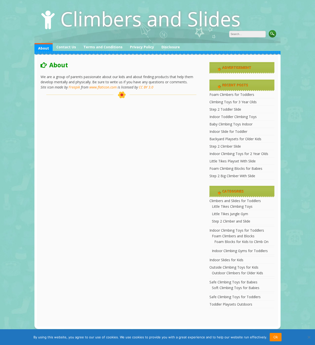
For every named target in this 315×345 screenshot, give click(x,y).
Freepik (74, 87)
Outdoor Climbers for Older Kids (237, 273)
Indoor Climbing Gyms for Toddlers (240, 250)
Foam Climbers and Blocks (233, 236)
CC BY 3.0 (146, 87)
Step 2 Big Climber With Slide (232, 175)
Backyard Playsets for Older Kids (235, 139)
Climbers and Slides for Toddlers (235, 200)
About (43, 48)
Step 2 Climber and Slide (231, 221)
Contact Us (66, 47)
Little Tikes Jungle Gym (230, 213)
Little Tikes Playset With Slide (232, 161)
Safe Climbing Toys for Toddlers (235, 296)
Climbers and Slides (150, 18)
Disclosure (170, 47)
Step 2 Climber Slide (225, 146)
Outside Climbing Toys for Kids (233, 267)
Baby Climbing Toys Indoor (230, 124)
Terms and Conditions (103, 47)
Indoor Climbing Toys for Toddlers (236, 230)
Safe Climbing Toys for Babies (233, 282)
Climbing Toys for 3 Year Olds (233, 102)
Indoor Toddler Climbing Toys (233, 116)
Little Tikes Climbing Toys (232, 206)
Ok (275, 337)
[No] (308, 337)
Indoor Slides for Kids (226, 260)
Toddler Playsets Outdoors (230, 304)
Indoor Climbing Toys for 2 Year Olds (238, 153)
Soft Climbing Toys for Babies (235, 287)
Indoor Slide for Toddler (228, 131)
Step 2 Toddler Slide (225, 109)
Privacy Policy (142, 47)
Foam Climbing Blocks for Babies (235, 168)
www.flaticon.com (103, 87)
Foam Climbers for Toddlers (231, 94)
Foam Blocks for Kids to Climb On (241, 241)
